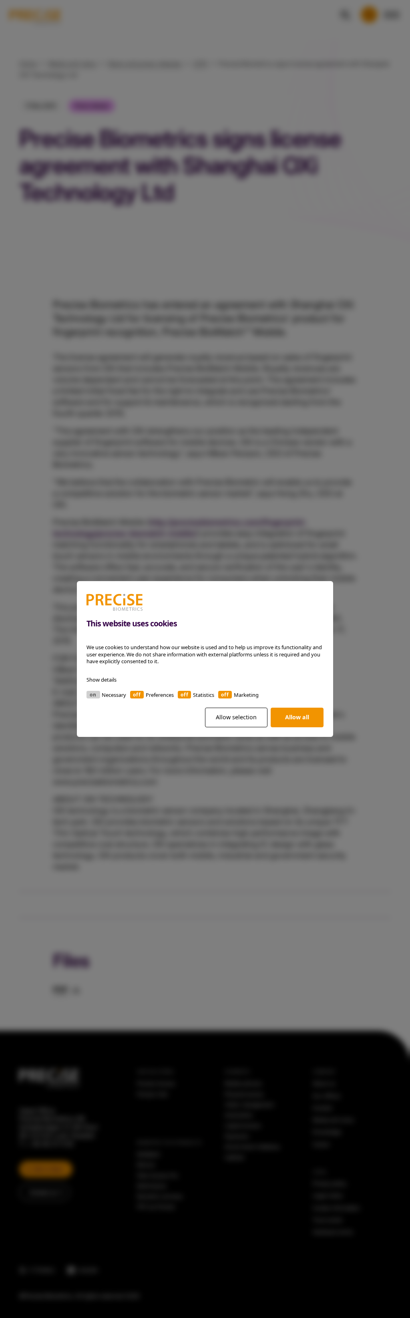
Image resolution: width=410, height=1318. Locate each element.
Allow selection (236, 717)
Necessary (114, 694)
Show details (101, 679)
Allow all (297, 717)
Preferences (160, 694)
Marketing (246, 694)
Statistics (203, 694)
